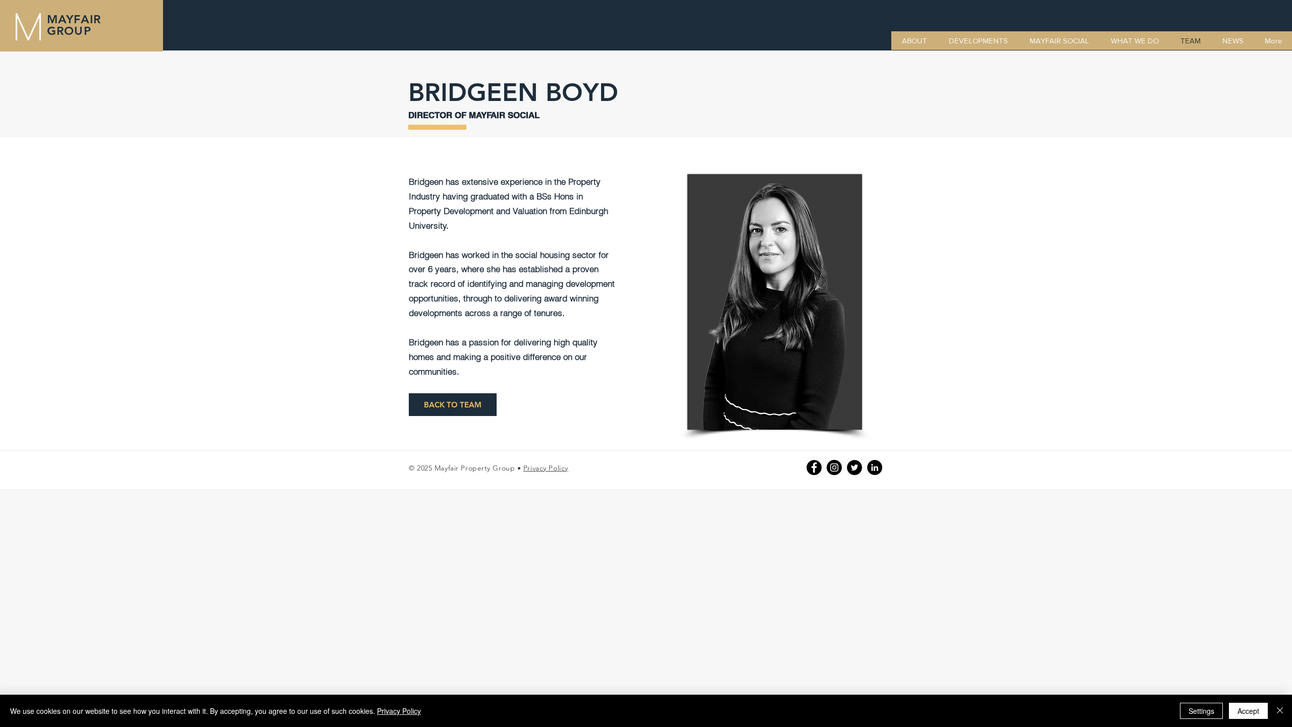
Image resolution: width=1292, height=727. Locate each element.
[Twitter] (854, 467)
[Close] (1280, 711)
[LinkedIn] (874, 467)
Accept (1248, 711)
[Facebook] (814, 467)
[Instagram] (834, 467)
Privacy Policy (545, 468)
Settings (1201, 711)
